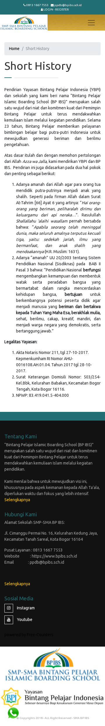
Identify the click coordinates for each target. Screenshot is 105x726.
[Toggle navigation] (91, 22)
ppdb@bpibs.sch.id (68, 5)
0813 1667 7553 (37, 5)
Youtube (24, 619)
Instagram (25, 608)
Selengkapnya (17, 499)
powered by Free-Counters (28, 634)
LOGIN (48, 9)
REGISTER (62, 9)
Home (14, 48)
